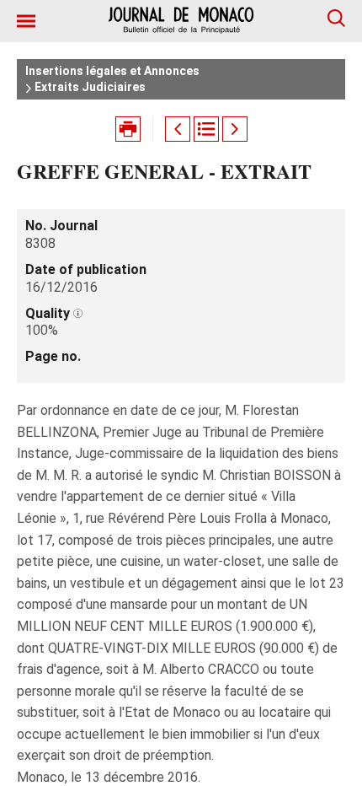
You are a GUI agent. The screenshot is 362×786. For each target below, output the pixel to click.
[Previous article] (177, 129)
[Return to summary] (206, 129)
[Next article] (235, 129)
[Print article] (128, 129)
